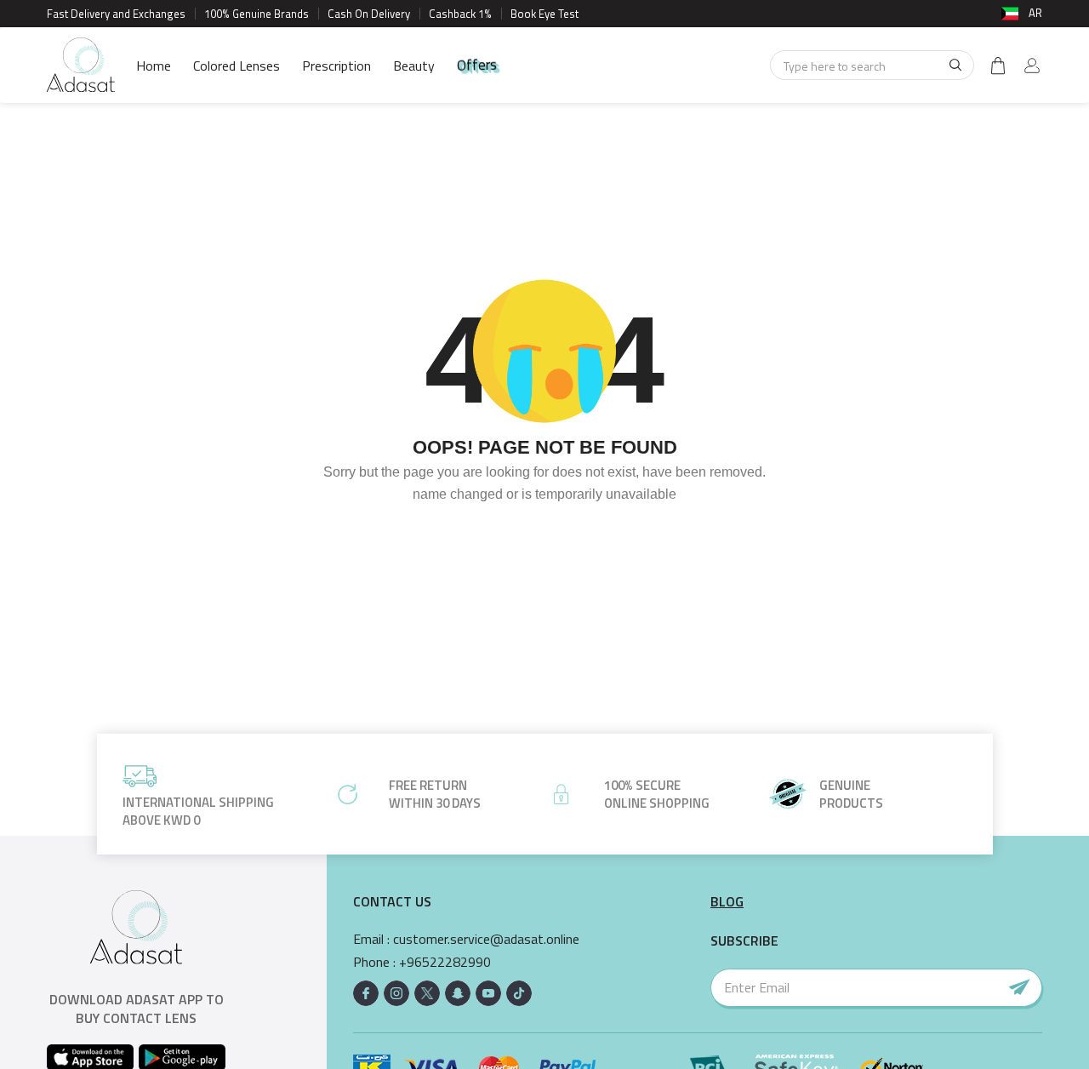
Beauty (414, 65)
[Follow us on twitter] (427, 993)
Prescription (336, 65)
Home (153, 65)
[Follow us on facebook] (366, 993)
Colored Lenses (236, 65)
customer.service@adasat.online (486, 939)
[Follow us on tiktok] (519, 993)
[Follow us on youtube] (488, 993)
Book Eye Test (544, 13)
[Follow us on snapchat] (457, 993)
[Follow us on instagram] (396, 993)
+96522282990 (445, 962)
